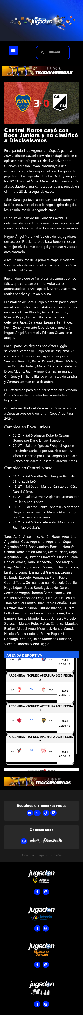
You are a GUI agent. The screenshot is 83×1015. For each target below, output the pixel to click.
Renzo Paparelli (52, 634)
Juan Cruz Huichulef (60, 598)
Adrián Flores (50, 537)
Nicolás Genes (15, 634)
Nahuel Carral (63, 629)
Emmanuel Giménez (44, 572)
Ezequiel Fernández (33, 577)
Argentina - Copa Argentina (24, 542)
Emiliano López (15, 572)
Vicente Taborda (16, 644)
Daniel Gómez (14, 562)
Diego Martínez (15, 567)
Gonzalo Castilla (64, 583)
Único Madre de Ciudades (52, 639)
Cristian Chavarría (42, 557)
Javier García (59, 588)
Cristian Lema (67, 557)
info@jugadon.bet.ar (46, 841)
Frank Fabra (59, 577)
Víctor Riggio (39, 644)
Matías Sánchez (51, 624)
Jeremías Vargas (17, 593)
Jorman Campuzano (46, 593)
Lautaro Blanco (49, 608)
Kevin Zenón (27, 608)
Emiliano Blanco (65, 567)
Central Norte (57, 552)
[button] (13, 50)
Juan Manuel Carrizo (20, 603)
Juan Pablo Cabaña (52, 603)
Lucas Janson (51, 618)
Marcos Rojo (28, 624)
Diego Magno (62, 562)
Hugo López (13, 588)
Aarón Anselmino (26, 537)
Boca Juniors (39, 547)
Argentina (69, 537)
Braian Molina (35, 552)
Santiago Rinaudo (17, 639)
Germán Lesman (38, 583)
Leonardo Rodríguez (49, 613)
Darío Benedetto (39, 562)
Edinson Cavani (40, 567)
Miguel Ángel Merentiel (34, 629)
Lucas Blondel (28, 618)
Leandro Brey (23, 613)
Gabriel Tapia (14, 583)
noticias (33, 634)
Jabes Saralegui (36, 588)
